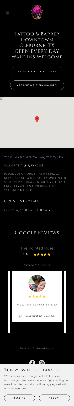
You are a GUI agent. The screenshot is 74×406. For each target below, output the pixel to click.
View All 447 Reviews (37, 265)
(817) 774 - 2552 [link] (33, 165)
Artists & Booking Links (37, 71)
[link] (37, 12)
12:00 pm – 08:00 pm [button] (33, 210)
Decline (19, 398)
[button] (5, 12)
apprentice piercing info (37, 85)
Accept (54, 398)
